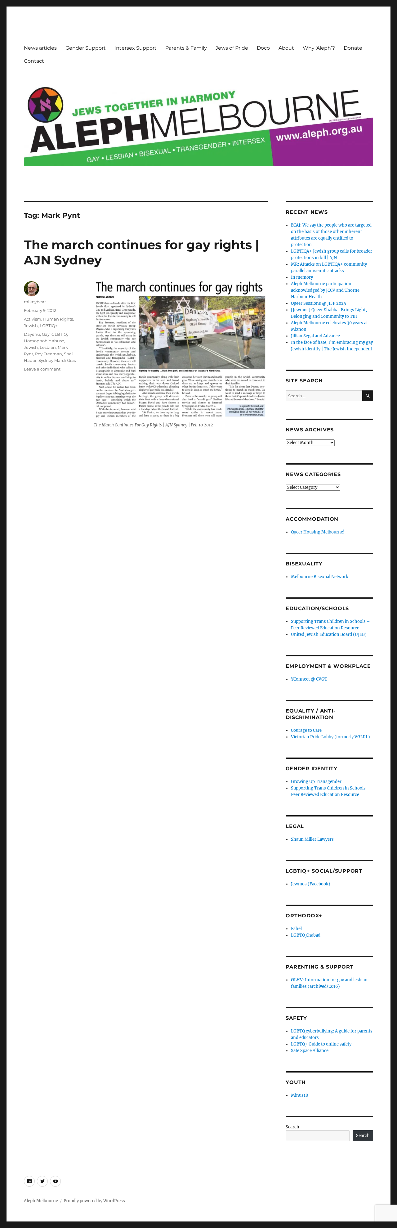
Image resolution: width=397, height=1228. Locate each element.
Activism (32, 319)
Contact (34, 61)
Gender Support (85, 48)
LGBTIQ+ (48, 325)
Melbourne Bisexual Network (319, 576)
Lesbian (48, 347)
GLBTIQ (59, 334)
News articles (40, 48)
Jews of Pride (232, 48)
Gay (46, 334)
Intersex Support (135, 48)
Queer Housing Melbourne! (318, 532)
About (286, 48)
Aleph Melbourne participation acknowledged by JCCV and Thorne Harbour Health (325, 290)
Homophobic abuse (44, 340)
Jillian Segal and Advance (315, 336)
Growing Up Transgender (316, 781)
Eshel (296, 928)
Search (292, 1127)
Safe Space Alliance (309, 1050)
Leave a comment (42, 369)
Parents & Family (186, 48)
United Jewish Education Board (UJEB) (329, 634)
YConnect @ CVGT (309, 679)
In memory (302, 277)
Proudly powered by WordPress (94, 1200)
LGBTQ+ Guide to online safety (321, 1044)
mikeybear (35, 301)
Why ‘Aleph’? (319, 48)
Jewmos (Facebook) (310, 884)
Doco (263, 48)
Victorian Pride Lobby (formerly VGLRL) (330, 737)
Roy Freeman (48, 353)
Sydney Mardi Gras (57, 360)
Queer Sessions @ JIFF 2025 (318, 303)
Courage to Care (306, 730)
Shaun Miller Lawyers (312, 839)
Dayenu (32, 334)
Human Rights (58, 319)
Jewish (31, 325)
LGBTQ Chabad (305, 935)
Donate (353, 48)
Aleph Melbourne (41, 1200)
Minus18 (299, 1095)
